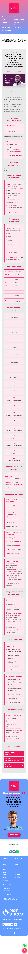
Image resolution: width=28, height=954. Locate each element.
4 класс (4, 867)
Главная (4, 39)
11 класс (5, 879)
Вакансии (17, 874)
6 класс (4, 871)
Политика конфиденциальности (11, 902)
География (17, 24)
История (16, 22)
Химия (3, 24)
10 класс (5, 877)
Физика (4, 19)
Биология (4, 22)
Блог (16, 872)
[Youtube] (11, 924)
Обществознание (19, 19)
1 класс (4, 862)
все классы (5, 880)
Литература (17, 27)
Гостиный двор (18, 862)
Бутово (16, 866)
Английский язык (7, 30)
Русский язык (18, 16)
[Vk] (15, 924)
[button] (14, 80)
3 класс (4, 866)
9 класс (4, 875)
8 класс (4, 874)
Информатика (6, 27)
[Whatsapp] (8, 924)
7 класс (4, 872)
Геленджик (17, 867)
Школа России (6, 888)
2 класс (4, 864)
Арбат (16, 864)
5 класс (4, 869)
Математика (5, 16)
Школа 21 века (6, 890)
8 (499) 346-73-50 (9, 898)
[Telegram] (4, 924)
